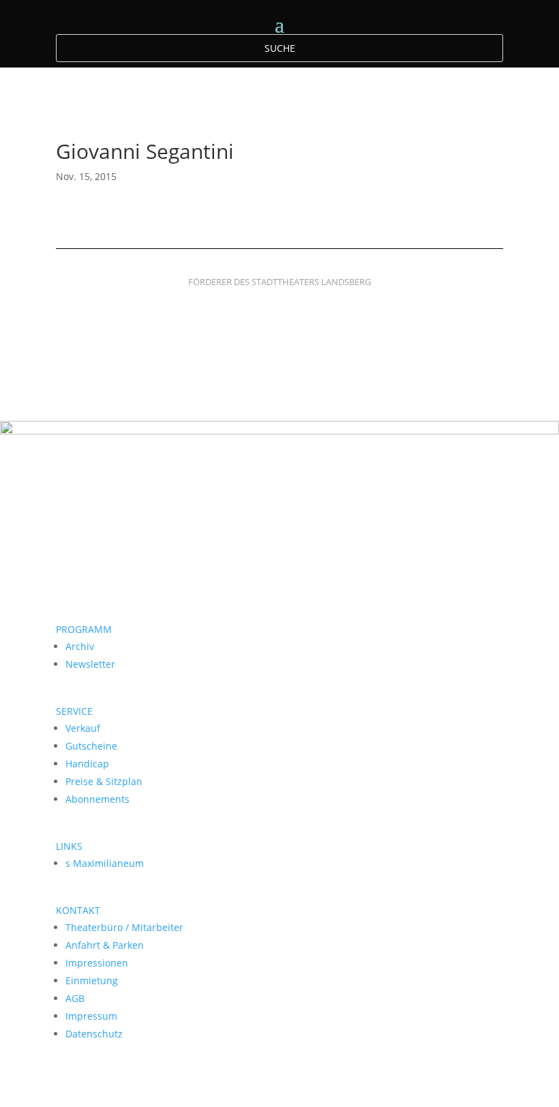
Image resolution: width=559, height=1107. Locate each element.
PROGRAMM (84, 629)
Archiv (79, 646)
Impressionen (96, 962)
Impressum (91, 1015)
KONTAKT (78, 910)
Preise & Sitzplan (103, 781)
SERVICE (74, 711)
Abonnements (97, 799)
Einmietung (91, 980)
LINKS (69, 846)
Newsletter (90, 664)
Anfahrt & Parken (104, 945)
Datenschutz (94, 1033)
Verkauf (82, 728)
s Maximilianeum (104, 863)
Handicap (87, 763)
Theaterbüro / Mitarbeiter (124, 927)
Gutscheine (91, 745)
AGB (75, 998)
